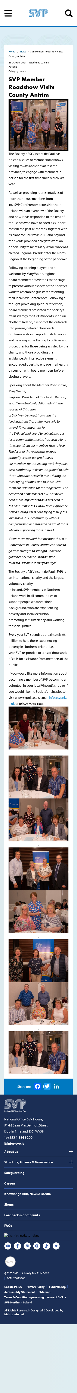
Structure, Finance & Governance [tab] (28, 1162)
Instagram (36, 1246)
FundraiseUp (57, 1287)
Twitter (56, 1246)
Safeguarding (14, 1173)
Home (12, 51)
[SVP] (15, 1105)
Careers (10, 1183)
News (23, 51)
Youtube (8, 1246)
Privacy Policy (35, 1287)
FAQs (8, 1225)
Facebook (37, 1086)
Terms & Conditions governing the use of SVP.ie (35, 1297)
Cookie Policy (13, 1287)
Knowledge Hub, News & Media (27, 1194)
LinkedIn (56, 1086)
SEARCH (69, 13)
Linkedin (27, 1246)
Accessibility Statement (19, 1292)
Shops (9, 1204)
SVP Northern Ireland (18, 1302)
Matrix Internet (14, 1314)
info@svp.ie (15, 1143)
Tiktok (46, 1246)
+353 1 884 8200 (20, 1137)
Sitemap (44, 1292)
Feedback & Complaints (22, 1215)
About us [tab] (11, 1151)
